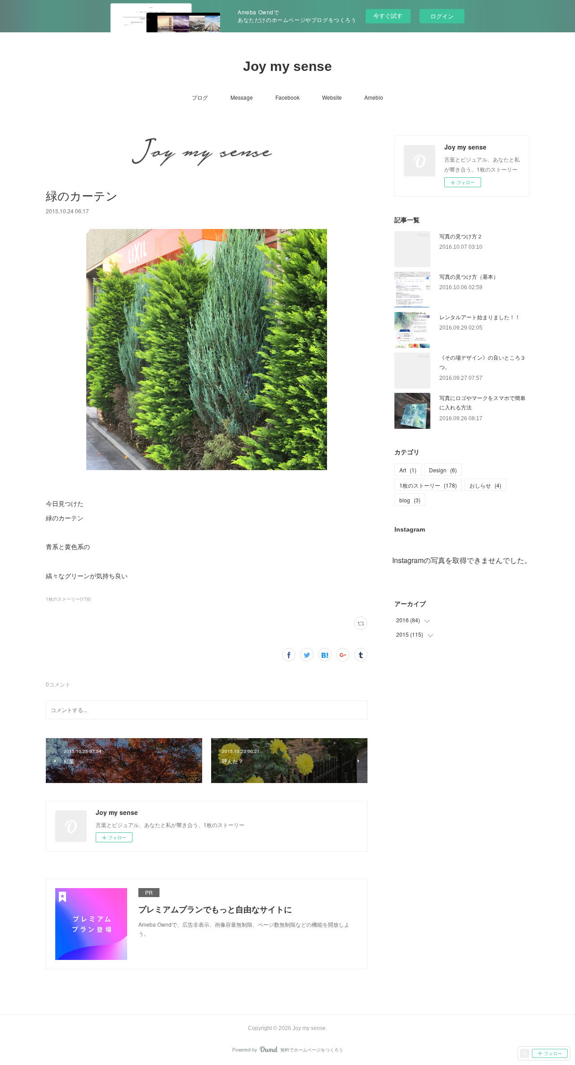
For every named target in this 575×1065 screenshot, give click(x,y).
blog (409, 500)
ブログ (200, 97)
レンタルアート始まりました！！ (479, 317)
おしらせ (485, 485)
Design (443, 470)
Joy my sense (287, 66)
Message (241, 97)
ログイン (442, 16)
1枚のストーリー (428, 485)
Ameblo (373, 97)
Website (332, 97)
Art (407, 470)
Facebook (287, 97)
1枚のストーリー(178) (68, 599)
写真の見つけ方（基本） (469, 276)
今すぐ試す (387, 15)
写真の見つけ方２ (460, 236)
